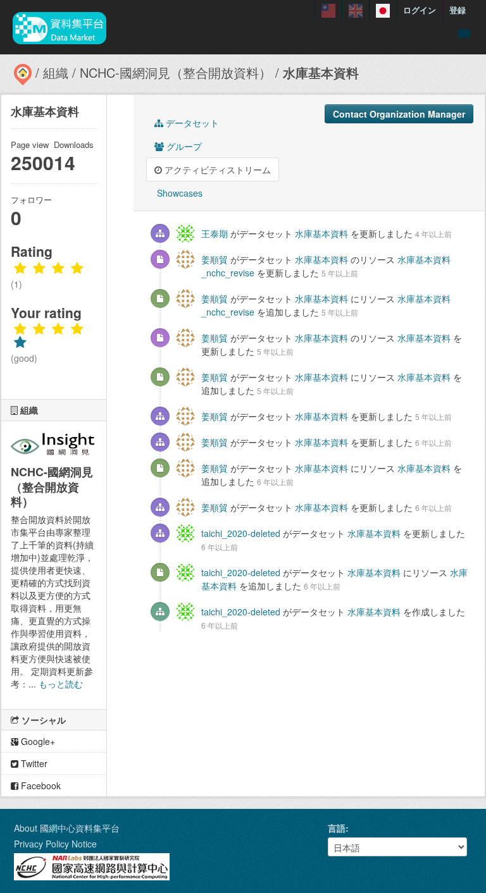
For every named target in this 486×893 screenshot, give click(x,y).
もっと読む (61, 683)
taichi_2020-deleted (240, 533)
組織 (55, 72)
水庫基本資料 (321, 72)
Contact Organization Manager (399, 114)
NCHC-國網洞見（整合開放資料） (175, 72)
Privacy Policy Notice (55, 843)
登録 (457, 10)
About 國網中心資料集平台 (67, 828)
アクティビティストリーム (216, 169)
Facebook (39, 785)
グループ (183, 146)
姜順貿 (214, 259)
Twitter (32, 763)
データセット (191, 122)
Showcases (178, 193)
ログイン (419, 10)
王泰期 (214, 233)
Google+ (36, 741)
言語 (337, 828)
